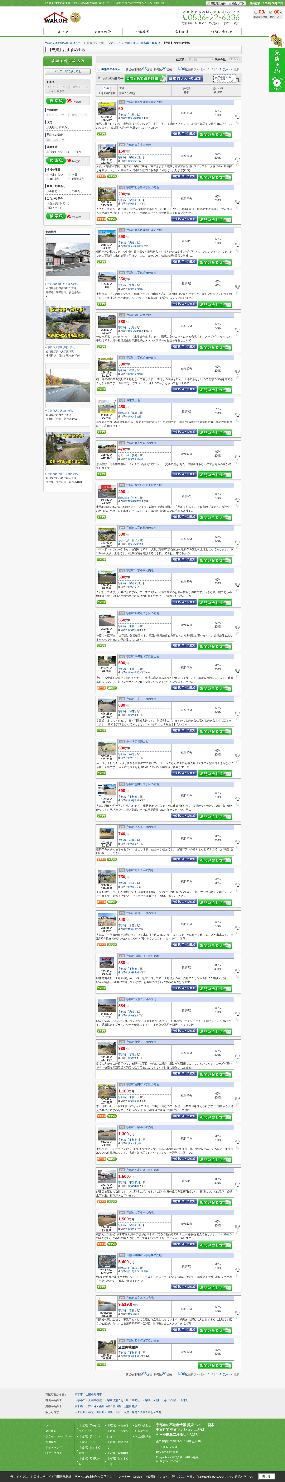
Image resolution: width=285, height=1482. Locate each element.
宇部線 (122, 114)
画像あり (54, 191)
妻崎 (134, 455)
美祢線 (117, 1406)
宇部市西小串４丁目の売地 (142, 187)
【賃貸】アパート (90, 1442)
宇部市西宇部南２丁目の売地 (144, 485)
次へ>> (227, 69)
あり (70, 151)
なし (80, 151)
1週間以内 (78, 178)
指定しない (56, 151)
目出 (134, 540)
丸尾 (132, 114)
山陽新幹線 (130, 1406)
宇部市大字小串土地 (138, 144)
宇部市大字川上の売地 (140, 1297)
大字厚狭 (143, 1271)
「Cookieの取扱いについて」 (212, 1476)
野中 (134, 1058)
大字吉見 (136, 416)
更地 (52, 127)
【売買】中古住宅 (118, 1425)
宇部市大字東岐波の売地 (141, 272)
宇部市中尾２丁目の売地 (141, 698)
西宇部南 (136, 501)
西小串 (135, 203)
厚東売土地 (133, 400)
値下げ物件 (57, 91)
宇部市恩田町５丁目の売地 (142, 784)
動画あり (77, 191)
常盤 (132, 925)
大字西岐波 (138, 246)
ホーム (49, 1425)
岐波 (132, 370)
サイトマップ (53, 1447)
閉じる (266, 1476)
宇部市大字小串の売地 (140, 570)
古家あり (64, 127)
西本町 (135, 1186)
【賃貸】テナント (90, 1436)
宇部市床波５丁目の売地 (141, 999)
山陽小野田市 (132, 1271)
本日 (74, 174)
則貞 (134, 929)
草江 (132, 1054)
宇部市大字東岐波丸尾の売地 (144, 102)
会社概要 (50, 1431)
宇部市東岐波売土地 (138, 314)
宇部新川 (134, 157)
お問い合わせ (143, 1425)
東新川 (133, 626)
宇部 (134, 497)
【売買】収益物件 (118, 1453)
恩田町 (135, 800)
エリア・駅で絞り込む (67, 71)
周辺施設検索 (143, 1436)
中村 (134, 757)
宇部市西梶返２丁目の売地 (142, 613)
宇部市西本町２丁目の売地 (142, 1169)
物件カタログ (53, 1453)
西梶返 (135, 630)
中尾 (134, 715)
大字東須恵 (138, 459)
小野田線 (123, 455)
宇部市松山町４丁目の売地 (142, 955)
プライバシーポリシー (59, 1436)
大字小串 (136, 161)
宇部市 (128, 118)
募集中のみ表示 (110, 69)
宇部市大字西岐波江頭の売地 (144, 230)
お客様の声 (141, 1431)
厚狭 (134, 1267)
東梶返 (135, 672)
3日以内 (54, 178)
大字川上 (136, 1314)
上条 (134, 843)
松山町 (135, 972)
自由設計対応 (59, 203)
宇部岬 (133, 796)
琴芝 (132, 711)
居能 (110, 1412)
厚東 (134, 412)
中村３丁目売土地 (137, 741)
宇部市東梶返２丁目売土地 (142, 656)
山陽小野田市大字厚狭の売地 (144, 1255)
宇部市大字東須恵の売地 (141, 442)
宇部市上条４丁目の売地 (141, 826)
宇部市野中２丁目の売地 (141, 1041)
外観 (106, 88)
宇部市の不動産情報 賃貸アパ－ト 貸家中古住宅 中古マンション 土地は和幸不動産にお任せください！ (185, 1429)
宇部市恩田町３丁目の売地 (142, 1084)
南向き (55, 207)
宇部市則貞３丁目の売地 (141, 913)
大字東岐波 (138, 118)
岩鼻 (132, 840)
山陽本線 (123, 412)
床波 (132, 242)
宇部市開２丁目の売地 (140, 870)
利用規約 (50, 1442)
